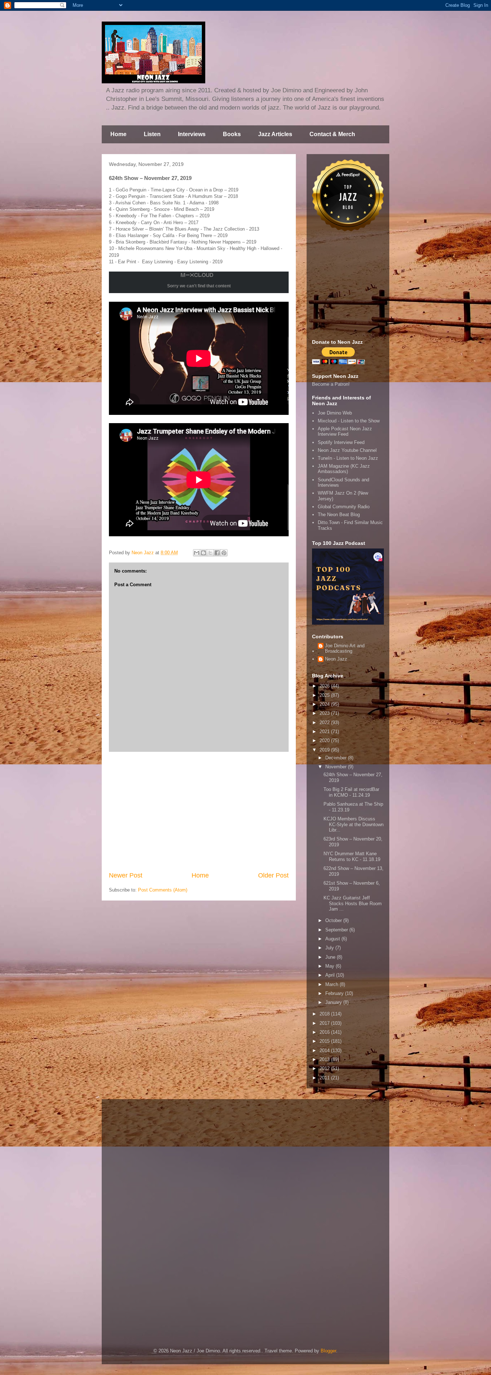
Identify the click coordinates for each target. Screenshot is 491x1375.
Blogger (328, 1350)
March (332, 984)
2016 (325, 1032)
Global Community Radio (344, 506)
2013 (325, 1059)
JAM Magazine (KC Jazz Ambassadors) (344, 468)
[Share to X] (210, 552)
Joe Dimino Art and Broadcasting (344, 648)
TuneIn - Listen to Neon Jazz (348, 458)
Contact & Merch (332, 134)
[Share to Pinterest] (224, 552)
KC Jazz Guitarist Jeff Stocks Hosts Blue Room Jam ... (352, 903)
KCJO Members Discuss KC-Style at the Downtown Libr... (353, 824)
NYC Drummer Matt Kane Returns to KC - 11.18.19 (351, 856)
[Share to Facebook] (217, 552)
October (334, 920)
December (336, 757)
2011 (325, 1077)
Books (232, 134)
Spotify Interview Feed (341, 442)
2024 (325, 704)
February (335, 993)
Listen (152, 134)
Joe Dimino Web (335, 413)
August (333, 938)
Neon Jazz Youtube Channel (347, 450)
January (334, 1002)
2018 (325, 1014)
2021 (325, 731)
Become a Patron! (331, 384)
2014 (325, 1050)
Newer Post (125, 875)
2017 (325, 1023)
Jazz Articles (275, 134)
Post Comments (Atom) (162, 890)
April (330, 975)
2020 (325, 740)
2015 (325, 1041)
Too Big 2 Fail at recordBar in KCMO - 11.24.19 (351, 792)
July (330, 947)
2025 (325, 695)
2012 (325, 1068)
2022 (325, 722)
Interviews (192, 134)
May (330, 966)
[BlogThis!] (203, 552)
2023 (325, 713)
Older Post (273, 875)
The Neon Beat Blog (339, 514)
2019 (325, 750)
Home (118, 134)
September (337, 929)
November (336, 766)
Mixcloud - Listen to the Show (349, 420)
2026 (325, 686)
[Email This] (196, 552)
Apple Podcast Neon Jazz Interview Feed (345, 431)
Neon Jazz (336, 659)
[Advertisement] (199, 811)
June (331, 957)
